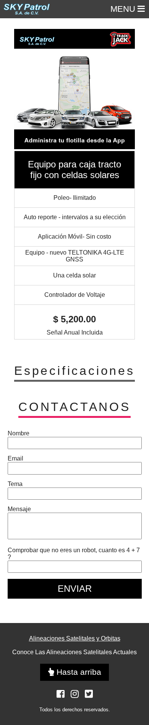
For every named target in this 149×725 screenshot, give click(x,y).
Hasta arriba (77, 672)
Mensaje (19, 509)
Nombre (18, 433)
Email (15, 458)
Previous (18, 90)
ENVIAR (75, 588)
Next (127, 90)
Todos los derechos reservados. (74, 709)
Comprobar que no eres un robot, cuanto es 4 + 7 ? (74, 553)
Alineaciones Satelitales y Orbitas (74, 638)
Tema (15, 484)
